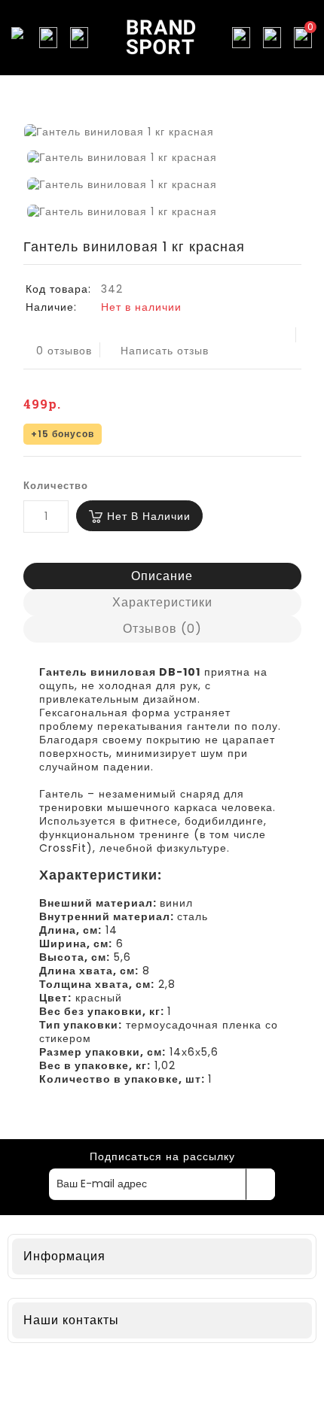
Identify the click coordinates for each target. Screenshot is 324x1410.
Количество (55, 486)
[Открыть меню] (17, 38)
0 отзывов (64, 350)
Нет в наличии (149, 516)
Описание (162, 576)
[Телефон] (79, 37)
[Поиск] (48, 37)
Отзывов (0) (162, 628)
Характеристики (162, 602)
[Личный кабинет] (272, 37)
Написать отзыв (165, 350)
